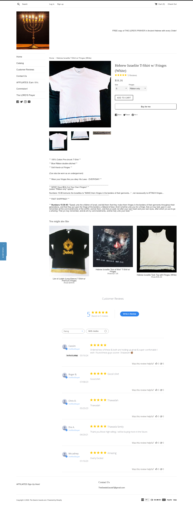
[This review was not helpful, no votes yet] (161, 363)
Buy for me (145, 106)
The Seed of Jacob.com (38, 500)
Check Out (172, 4)
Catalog (20, 63)
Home (19, 56)
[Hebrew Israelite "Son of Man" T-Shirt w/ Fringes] (113, 246)
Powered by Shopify (54, 500)
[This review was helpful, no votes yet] (156, 363)
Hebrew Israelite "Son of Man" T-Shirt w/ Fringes (113, 270)
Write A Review (129, 314)
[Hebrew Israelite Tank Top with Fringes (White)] (157, 249)
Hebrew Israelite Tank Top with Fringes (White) (157, 274)
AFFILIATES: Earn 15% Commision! (27, 85)
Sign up (60, 4)
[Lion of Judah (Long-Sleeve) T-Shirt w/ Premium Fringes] (69, 251)
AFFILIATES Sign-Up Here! (28, 484)
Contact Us (21, 75)
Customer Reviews (25, 69)
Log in (51, 4)
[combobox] (73, 331)
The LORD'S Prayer (25, 95)
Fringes (131, 84)
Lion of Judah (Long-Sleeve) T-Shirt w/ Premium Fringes (69, 279)
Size (116, 84)
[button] (3, 252)
